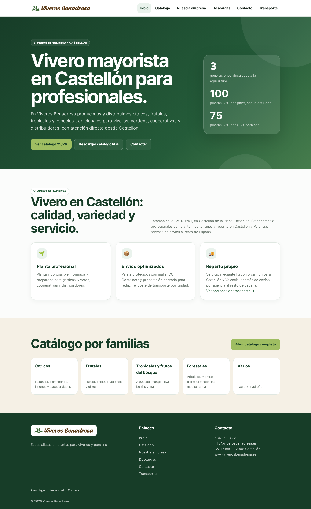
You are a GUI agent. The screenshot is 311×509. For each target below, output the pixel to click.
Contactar (138, 144)
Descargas (221, 8)
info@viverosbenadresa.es (236, 443)
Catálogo (162, 8)
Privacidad (56, 490)
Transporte (268, 8)
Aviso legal (38, 490)
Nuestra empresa (191, 8)
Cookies (73, 490)
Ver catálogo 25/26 (51, 144)
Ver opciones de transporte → (230, 291)
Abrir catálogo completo (255, 344)
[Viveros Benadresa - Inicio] (61, 8)
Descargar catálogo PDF (99, 144)
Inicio (144, 8)
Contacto (244, 8)
